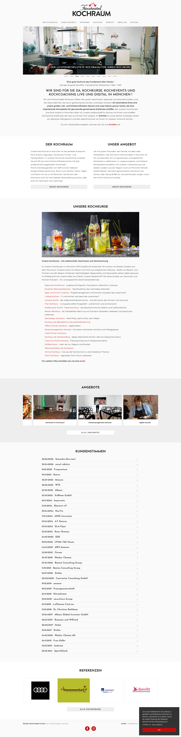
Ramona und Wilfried (60, 620)
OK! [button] (159, 730)
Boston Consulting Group (62, 563)
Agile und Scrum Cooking (57, 293)
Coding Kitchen (52, 297)
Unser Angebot (68, 22)
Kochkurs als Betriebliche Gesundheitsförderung (68, 322)
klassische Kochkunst (55, 285)
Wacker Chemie (56, 558)
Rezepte (110, 22)
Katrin (51, 475)
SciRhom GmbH (57, 496)
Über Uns (122, 22)
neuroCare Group (57, 599)
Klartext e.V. (54, 506)
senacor (52, 584)
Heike (51, 625)
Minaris (52, 480)
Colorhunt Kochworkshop (57, 341)
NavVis (52, 511)
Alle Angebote (90, 433)
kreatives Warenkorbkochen (58, 289)
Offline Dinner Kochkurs (56, 326)
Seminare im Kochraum (45, 423)
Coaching (98, 22)
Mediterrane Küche (54, 308)
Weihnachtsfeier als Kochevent (59, 348)
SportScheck (55, 651)
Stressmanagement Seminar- (58, 330)
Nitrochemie (54, 594)
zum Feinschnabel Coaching (56, 724)
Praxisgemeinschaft (58, 589)
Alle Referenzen (90, 709)
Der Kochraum (50, 22)
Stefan (52, 573)
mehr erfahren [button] (157, 724)
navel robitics (56, 465)
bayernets (53, 501)
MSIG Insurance (57, 516)
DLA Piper (54, 527)
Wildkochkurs (51, 344)
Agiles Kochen (135, 423)
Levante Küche (52, 300)
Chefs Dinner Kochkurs (56, 333)
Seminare (84, 22)
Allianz (52, 490)
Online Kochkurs (52, 352)
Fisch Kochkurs (52, 356)
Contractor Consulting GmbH (65, 579)
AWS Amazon (55, 547)
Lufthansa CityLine (58, 604)
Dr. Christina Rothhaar (60, 610)
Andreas (52, 646)
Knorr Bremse (55, 532)
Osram (52, 553)
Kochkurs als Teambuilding (57, 337)
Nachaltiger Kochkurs (55, 318)
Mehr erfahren (59, 187)
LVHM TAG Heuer (58, 542)
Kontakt (134, 22)
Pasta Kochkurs (72, 308)
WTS (51, 485)
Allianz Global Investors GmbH (65, 615)
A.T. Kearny (54, 522)
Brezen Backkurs (52, 311)
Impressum (133, 724)
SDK (51, 537)
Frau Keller (53, 641)
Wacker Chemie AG (58, 636)
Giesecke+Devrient (59, 459)
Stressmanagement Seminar (90, 423)
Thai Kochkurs (51, 304)
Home (123, 724)
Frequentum (54, 470)
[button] (33, 52)
